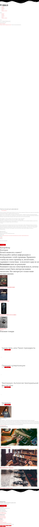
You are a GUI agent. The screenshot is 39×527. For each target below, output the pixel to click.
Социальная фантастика (24, 235)
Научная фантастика (15, 235)
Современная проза (3, 522)
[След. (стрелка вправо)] (4, 526)
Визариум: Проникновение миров (7, 287)
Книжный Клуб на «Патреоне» (7, 467)
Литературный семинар (5, 447)
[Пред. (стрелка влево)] (1, 526)
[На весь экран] (7, 525)
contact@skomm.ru (3, 512)
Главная (3, 6)
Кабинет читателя (4, 10)
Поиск (1, 21)
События (3, 8)
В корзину (2, 244)
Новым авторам (2, 515)
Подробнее (2, 288)
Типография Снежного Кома (6, 488)
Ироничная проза (5, 235)
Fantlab (1, 237)
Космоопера (10, 235)
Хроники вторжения (4, 301)
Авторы (3, 7)
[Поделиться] (4, 525)
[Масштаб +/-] (10, 525)
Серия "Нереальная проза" (7, 24)
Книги (3, 9)
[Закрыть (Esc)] (1, 525)
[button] (19, 12)
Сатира (20, 235)
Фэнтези (1, 521)
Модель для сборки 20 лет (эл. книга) (8, 315)
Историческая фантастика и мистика (5, 523)
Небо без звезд (3, 328)
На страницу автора (3, 425)
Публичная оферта (3, 516)
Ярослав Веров (4, 210)
